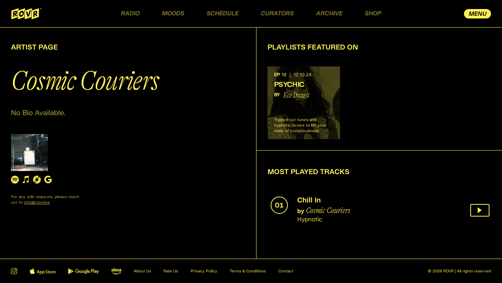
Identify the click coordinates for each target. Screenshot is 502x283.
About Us (142, 271)
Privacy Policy (204, 271)
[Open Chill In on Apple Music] (26, 179)
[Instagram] (14, 271)
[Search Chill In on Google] (48, 179)
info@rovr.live (37, 202)
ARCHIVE (329, 14)
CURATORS (277, 14)
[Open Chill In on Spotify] (15, 179)
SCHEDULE (222, 14)
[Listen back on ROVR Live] (479, 210)
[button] (303, 102)
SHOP (373, 14)
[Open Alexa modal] (116, 271)
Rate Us (171, 271)
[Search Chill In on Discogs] (37, 179)
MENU (478, 14)
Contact (285, 271)
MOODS (173, 14)
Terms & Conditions (248, 271)
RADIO (130, 14)
